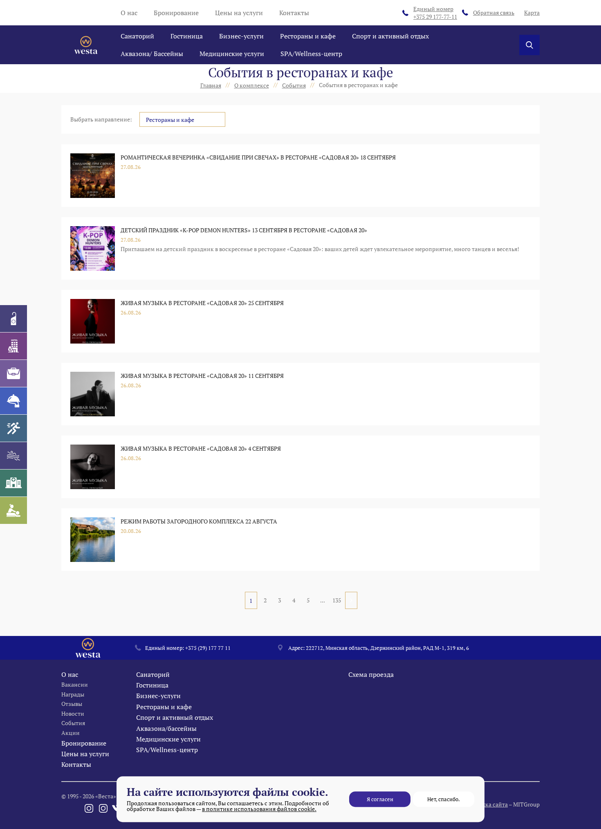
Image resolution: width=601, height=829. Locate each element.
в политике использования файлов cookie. (259, 809)
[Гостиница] (13, 345)
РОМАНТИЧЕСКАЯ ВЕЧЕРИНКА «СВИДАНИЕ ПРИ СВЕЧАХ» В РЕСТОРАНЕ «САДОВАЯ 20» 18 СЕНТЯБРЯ (258, 157)
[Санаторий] (13, 318)
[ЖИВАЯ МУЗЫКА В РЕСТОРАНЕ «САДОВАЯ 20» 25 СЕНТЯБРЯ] (92, 321)
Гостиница (186, 35)
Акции (70, 733)
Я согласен (380, 799)
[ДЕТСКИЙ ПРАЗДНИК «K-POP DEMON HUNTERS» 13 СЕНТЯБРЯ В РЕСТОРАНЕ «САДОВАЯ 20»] (92, 248)
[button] (182, 119)
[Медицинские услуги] (13, 483)
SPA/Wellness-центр (311, 53)
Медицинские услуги (232, 53)
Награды (72, 694)
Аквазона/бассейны (166, 728)
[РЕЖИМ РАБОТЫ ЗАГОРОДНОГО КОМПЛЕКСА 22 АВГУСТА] (92, 539)
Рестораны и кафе (308, 35)
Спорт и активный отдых (390, 35)
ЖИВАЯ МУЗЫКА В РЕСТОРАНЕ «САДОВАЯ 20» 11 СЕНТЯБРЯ (202, 376)
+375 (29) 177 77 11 (208, 648)
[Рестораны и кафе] (13, 400)
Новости (72, 713)
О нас (129, 12)
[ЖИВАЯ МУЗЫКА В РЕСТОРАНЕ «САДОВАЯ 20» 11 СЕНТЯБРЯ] (92, 394)
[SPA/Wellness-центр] (13, 510)
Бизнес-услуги (241, 35)
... (322, 600)
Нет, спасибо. (443, 799)
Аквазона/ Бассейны (152, 53)
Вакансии (74, 684)
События (73, 723)
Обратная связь (493, 12)
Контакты (294, 12)
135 (336, 600)
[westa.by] (85, 45)
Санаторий (137, 35)
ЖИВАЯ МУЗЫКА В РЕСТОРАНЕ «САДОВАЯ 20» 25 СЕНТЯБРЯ (202, 303)
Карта (532, 12)
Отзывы (71, 704)
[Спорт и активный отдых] (13, 428)
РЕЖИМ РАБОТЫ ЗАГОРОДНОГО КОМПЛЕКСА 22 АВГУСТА (199, 521)
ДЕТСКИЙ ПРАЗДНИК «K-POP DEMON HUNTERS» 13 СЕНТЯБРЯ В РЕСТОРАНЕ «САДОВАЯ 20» (244, 230)
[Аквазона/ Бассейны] (13, 455)
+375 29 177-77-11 (435, 13)
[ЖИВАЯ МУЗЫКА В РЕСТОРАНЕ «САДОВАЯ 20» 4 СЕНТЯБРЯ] (92, 467)
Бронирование (176, 12)
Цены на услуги (239, 12)
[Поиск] (529, 45)
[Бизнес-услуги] (13, 373)
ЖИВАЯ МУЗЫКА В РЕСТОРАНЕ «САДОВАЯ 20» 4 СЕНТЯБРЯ (201, 448)
